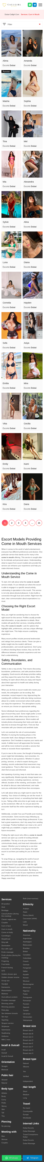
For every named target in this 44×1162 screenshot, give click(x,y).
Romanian (27, 1001)
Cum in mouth (6, 929)
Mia (4, 182)
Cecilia (27, 423)
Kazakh (26, 974)
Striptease (5, 1026)
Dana (26, 504)
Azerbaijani (27, 942)
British (25, 951)
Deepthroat (5, 939)
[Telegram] (35, 5)
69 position (5, 904)
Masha (6, 101)
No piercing (5, 1126)
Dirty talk (4, 942)
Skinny (4, 1106)
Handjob (4, 984)
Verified (26, 1076)
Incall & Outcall (7, 1056)
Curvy (3, 1100)
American (26, 935)
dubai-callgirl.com (12, 14)
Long (25, 1098)
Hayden (27, 303)
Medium (26, 1095)
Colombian (27, 958)
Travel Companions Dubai (30, 1135)
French (25, 961)
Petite (3, 1103)
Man (3, 1136)
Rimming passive (8, 1007)
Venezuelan (27, 1017)
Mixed (25, 925)
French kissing (7, 968)
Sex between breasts (9, 1013)
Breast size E (28, 1043)
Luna (5, 262)
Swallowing (5, 1033)
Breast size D (28, 1040)
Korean (26, 978)
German (26, 965)
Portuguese (27, 997)
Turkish (26, 1010)
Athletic (4, 1093)
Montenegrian (28, 984)
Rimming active (7, 1003)
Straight (4, 1066)
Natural (4, 1083)
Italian (25, 971)
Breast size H (28, 1053)
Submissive (5, 1030)
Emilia (6, 383)
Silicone (26, 1067)
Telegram (34, 1158)
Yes (24, 1071)
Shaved (4, 1080)
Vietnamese (27, 1020)
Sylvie (6, 222)
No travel (26, 1108)
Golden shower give (9, 974)
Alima (5, 61)
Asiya (26, 343)
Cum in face (6, 926)
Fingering (5, 961)
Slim (3, 1109)
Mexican (26, 981)
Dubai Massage (29, 1131)
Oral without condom (9, 997)
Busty (3, 1096)
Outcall (4, 1053)
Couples (4, 922)
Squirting (4, 1020)
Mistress (4, 994)
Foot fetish (5, 964)
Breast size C (28, 1037)
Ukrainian (26, 1014)
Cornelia (7, 303)
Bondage (4, 910)
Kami (26, 464)
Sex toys (4, 1017)
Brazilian (26, 948)
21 (39, 523)
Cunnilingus (6, 936)
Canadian (26, 955)
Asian (25, 912)
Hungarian (27, 968)
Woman (4, 1139)
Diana (27, 262)
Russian (26, 1004)
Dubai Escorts (28, 1128)
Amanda (28, 61)
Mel (25, 141)
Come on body (7, 932)
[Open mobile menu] (40, 4)
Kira (5, 504)
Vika (5, 423)
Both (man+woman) (30, 898)
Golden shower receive (10, 977)
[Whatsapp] (30, 5)
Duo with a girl (6, 949)
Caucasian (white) (30, 918)
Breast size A (28, 1030)
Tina (5, 141)
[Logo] (14, 5)
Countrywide (28, 1111)
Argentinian (27, 938)
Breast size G (28, 1050)
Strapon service (7, 1023)
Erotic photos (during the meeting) (11, 956)
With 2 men (5, 1040)
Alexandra (29, 182)
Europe (26, 1114)
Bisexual (4, 1070)
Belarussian (27, 945)
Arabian (26, 909)
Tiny (3, 1116)
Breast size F (28, 1047)
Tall (2, 1113)
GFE (3, 971)
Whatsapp (13, 1158)
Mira (26, 383)
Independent (28, 1081)
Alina (26, 222)
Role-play (5, 1010)
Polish (25, 994)
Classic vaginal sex (8, 919)
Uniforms (4, 1036)
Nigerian (26, 991)
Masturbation (6, 990)
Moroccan (27, 987)
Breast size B (28, 1034)
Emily (5, 464)
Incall (3, 1050)
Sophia (27, 101)
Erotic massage (7, 952)
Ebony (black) (28, 915)
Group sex (5, 981)
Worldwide (27, 1118)
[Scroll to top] (38, 1151)
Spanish (26, 1007)
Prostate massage (8, 1000)
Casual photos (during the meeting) (10, 915)
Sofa (5, 343)
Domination (5, 946)
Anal (3, 907)
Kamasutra (5, 987)
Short (25, 1091)
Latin (25, 922)
